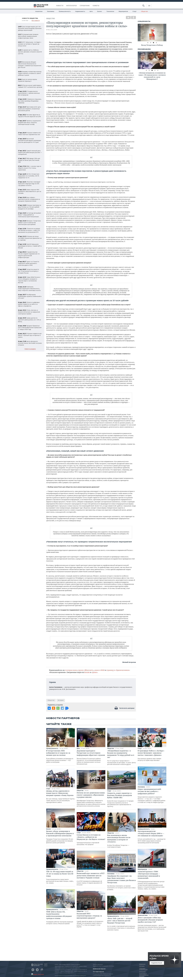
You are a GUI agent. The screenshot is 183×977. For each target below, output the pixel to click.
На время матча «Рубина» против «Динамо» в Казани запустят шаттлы (30, 51)
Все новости (36, 20)
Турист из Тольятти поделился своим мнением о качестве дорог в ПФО (28, 263)
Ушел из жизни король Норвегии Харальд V (27, 80)
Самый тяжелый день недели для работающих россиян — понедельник (30, 152)
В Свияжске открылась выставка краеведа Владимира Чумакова (29, 101)
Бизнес (99, 11)
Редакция (142, 964)
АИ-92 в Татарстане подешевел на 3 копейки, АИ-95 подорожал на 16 (28, 176)
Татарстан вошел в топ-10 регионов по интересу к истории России (28, 271)
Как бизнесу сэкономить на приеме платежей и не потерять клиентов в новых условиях (121, 882)
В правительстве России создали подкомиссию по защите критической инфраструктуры (29, 254)
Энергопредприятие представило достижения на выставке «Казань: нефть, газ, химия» (60, 877)
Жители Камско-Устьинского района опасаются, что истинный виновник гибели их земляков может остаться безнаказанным (91, 757)
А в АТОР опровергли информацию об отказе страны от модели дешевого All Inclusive (90, 879)
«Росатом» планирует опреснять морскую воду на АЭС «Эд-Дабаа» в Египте (29, 183)
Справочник (85, 5)
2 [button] (151, 43)
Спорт (134, 11)
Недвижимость (80, 11)
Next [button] (164, 32)
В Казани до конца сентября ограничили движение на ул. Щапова (30, 238)
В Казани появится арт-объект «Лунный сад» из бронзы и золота (30, 335)
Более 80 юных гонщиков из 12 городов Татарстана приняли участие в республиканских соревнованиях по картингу (120, 799)
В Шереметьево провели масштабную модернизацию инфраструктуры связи (28, 36)
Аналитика (38, 11)
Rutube (87, 672)
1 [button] (148, 43)
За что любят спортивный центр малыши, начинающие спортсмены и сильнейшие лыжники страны (121, 924)
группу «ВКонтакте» (86, 670)
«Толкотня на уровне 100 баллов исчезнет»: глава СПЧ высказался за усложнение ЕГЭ (29, 230)
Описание (142, 972)
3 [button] (153, 43)
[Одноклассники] (133, 17)
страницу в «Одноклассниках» (118, 670)
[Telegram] (62, 708)
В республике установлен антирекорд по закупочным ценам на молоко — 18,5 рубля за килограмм (59, 756)
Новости (59, 5)
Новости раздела (30, 349)
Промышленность (65, 11)
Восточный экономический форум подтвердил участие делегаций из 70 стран (29, 140)
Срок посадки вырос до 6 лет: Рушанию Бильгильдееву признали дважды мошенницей (29, 28)
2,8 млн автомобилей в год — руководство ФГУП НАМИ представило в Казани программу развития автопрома (151, 837)
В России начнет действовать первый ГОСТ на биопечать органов (30, 86)
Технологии (110, 11)
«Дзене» (95, 672)
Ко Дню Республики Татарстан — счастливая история (118, 841)
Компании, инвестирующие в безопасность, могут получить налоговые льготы (29, 288)
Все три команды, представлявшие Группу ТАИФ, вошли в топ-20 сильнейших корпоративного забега (60, 796)
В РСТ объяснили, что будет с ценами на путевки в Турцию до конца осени (29, 44)
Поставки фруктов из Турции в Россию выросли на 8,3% (29, 115)
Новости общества (30, 18)
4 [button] (156, 43)
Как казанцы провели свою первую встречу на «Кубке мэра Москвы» (151, 755)
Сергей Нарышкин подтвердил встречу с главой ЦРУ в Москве (29, 246)
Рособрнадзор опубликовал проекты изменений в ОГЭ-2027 (29, 296)
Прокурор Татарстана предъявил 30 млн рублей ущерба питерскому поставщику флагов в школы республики (60, 837)
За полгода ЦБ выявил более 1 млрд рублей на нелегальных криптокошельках (29, 214)
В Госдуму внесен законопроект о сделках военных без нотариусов (29, 93)
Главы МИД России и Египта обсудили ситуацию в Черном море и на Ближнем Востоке (29, 279)
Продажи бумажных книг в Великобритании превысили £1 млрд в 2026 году (29, 327)
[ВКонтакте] (128, 17)
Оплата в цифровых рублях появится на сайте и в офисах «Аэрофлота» (29, 304)
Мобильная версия (99, 969)
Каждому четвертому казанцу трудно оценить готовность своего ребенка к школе (29, 73)
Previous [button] (139, 32)
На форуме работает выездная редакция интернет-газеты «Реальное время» (59, 917)
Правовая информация (143, 969)
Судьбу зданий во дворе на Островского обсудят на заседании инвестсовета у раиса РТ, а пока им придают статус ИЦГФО (90, 920)
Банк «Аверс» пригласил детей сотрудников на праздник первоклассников (29, 199)
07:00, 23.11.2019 (51, 30)
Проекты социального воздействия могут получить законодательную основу (29, 122)
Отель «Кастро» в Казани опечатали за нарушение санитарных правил (29, 312)
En (149, 6)
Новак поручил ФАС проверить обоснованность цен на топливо (29, 191)
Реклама (141, 966)
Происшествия (143, 915)
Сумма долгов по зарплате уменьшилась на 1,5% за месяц (29, 319)
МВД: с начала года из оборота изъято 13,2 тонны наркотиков (29, 168)
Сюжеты (96, 5)
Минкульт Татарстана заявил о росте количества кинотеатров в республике (29, 222)
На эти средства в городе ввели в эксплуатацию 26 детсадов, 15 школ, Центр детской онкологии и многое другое (121, 757)
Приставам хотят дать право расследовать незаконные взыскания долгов (29, 108)
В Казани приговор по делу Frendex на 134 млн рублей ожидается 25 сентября (29, 207)
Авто (91, 11)
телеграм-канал (71, 670)
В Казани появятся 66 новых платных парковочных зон (29, 133)
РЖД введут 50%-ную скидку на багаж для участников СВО (29, 160)
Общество (144, 11)
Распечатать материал (126, 708)
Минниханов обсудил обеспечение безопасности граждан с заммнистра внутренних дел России (29, 64)
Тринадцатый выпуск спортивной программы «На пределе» (91, 839)
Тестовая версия (98, 972)
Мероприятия (123, 11)
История (60, 700)
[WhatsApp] (57, 708)
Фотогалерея (71, 5)
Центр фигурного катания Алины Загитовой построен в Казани (30, 343)
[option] (152, 32)
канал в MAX (99, 670)
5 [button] (158, 70)
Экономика (50, 11)
